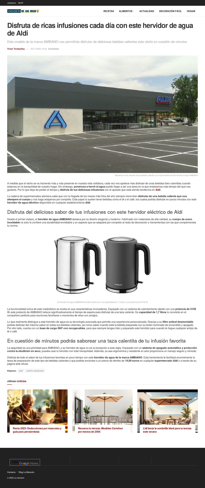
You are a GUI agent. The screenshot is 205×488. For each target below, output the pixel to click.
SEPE (20, 2)
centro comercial (35, 370)
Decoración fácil (170, 11)
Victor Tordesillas (16, 48)
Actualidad (146, 11)
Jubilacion (11, 2)
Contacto (11, 472)
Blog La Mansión (26, 472)
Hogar (191, 11)
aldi (21, 370)
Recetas (108, 11)
